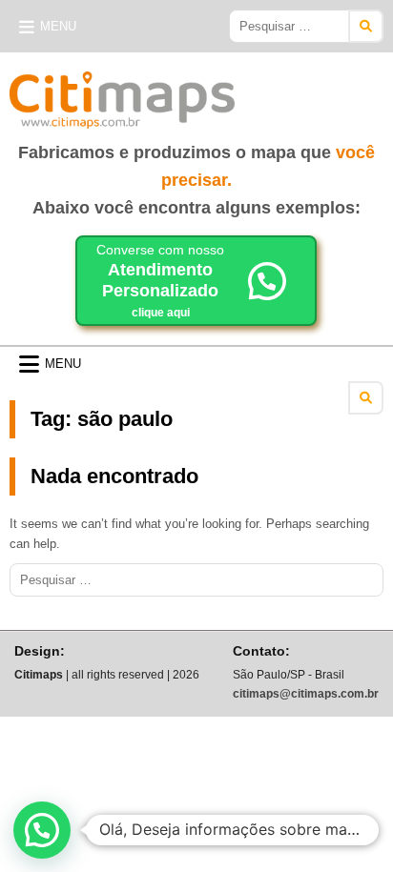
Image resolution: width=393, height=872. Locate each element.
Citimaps (277, 92)
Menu (58, 26)
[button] (42, 830)
